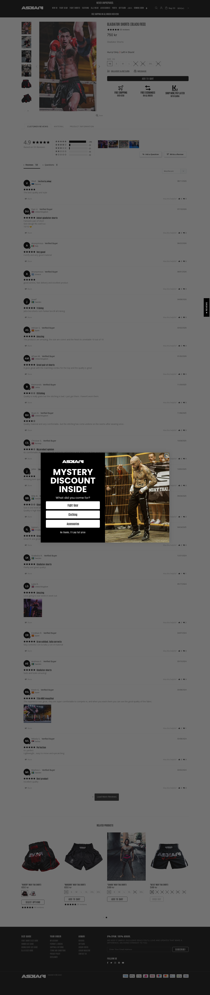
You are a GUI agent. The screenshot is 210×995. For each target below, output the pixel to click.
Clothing (72, 514)
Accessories (73, 524)
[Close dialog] (166, 455)
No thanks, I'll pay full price (72, 532)
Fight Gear (73, 505)
